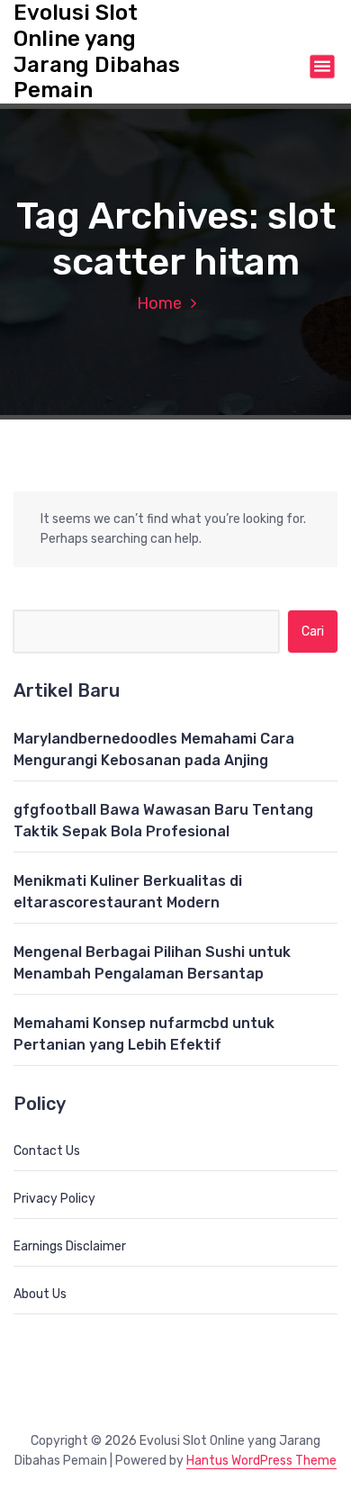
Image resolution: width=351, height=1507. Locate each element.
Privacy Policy (54, 1198)
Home (159, 303)
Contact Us (47, 1151)
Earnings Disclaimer (70, 1246)
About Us (40, 1294)
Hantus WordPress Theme (261, 1460)
